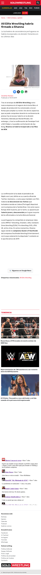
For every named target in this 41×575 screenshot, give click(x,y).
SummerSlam (7, 8)
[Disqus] (20, 429)
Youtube (4, 540)
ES (26, 13)
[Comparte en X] (18, 91)
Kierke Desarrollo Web (21, 572)
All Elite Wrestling (25, 278)
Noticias (4, 517)
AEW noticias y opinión (14, 18)
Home (3, 18)
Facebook (4, 533)
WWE (15, 8)
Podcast (4, 524)
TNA (25, 8)
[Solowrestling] (20, 3)
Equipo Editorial (6, 551)
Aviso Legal (5, 553)
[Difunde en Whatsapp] (22, 91)
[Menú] (3, 3)
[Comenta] (26, 91)
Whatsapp (4, 542)
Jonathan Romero (7, 96)
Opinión (3, 519)
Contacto (4, 560)
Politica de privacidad (8, 556)
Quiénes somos (6, 526)
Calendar (4, 521)
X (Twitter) (4, 535)
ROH (30, 8)
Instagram (4, 537)
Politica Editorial (6, 549)
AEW (20, 8)
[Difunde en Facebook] (14, 91)
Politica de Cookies (7, 558)
